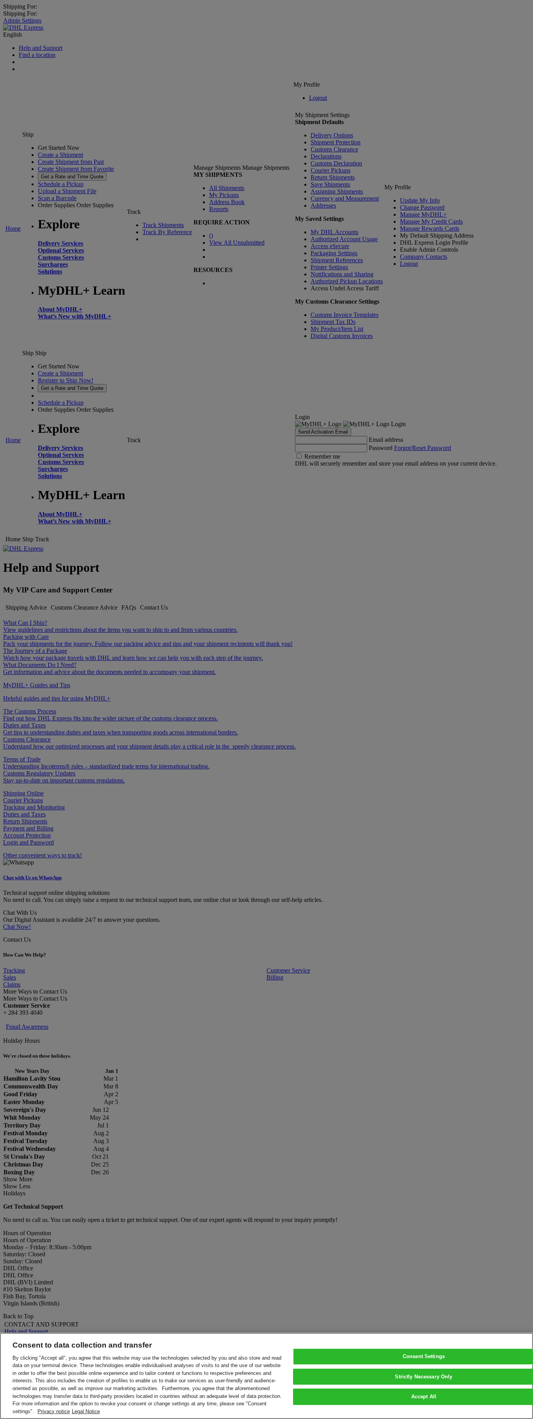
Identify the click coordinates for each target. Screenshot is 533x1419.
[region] (266, 1376)
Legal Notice (86, 1411)
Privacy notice (53, 1411)
